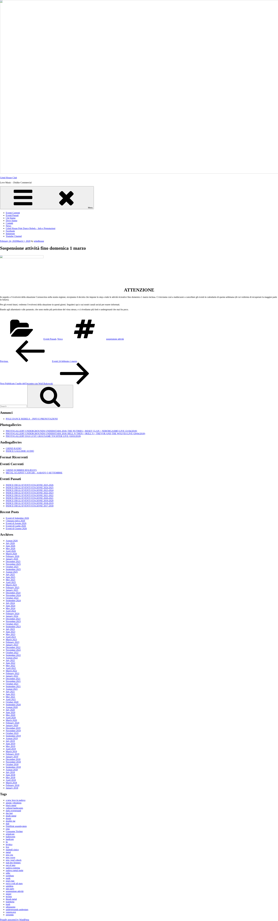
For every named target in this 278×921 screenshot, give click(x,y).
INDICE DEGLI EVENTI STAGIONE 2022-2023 (29, 493)
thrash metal (11, 899)
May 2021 (10, 697)
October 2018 (12, 764)
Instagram (10, 233)
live (7, 847)
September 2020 (13, 704)
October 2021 (12, 684)
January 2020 (12, 725)
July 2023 (10, 629)
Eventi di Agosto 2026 (16, 523)
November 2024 (13, 595)
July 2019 (10, 741)
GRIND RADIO (13, 448)
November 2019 (13, 730)
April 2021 (11, 699)
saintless (9, 886)
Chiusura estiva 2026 (15, 520)
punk (8, 878)
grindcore (10, 834)
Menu (90, 208)
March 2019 (11, 751)
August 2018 (12, 769)
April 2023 (11, 637)
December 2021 (13, 678)
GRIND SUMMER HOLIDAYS (21, 470)
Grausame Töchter (14, 831)
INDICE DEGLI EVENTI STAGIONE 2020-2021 (29, 498)
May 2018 (10, 777)
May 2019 (10, 746)
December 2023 (13, 619)
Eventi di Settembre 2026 (17, 518)
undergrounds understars (17, 909)
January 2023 (12, 645)
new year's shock (13, 860)
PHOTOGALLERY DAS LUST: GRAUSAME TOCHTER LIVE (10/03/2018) (43, 436)
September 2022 (13, 655)
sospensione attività (115, 339)
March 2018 (11, 782)
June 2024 (10, 606)
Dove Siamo (11, 220)
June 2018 (10, 775)
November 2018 (13, 762)
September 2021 (13, 686)
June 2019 (10, 743)
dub (7, 823)
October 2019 (12, 733)
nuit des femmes (13, 862)
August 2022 (12, 658)
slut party (10, 888)
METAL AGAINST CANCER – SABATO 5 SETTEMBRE (34, 472)
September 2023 (13, 626)
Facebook (10, 231)
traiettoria (10, 901)
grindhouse (39, 241)
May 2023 (10, 634)
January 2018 (12, 788)
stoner (8, 894)
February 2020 (12, 723)
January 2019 (12, 756)
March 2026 (11, 553)
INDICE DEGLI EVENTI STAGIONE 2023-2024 (29, 490)
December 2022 (13, 647)
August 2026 (12, 540)
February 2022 (12, 673)
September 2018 (13, 767)
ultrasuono (10, 907)
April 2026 (11, 551)
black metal (11, 805)
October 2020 (12, 702)
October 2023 (12, 624)
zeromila (10, 914)
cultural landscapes (14, 808)
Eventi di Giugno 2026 (16, 528)
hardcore (10, 839)
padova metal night (14, 870)
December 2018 (13, 759)
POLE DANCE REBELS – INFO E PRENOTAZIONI (32, 419)
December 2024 (13, 592)
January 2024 (12, 616)
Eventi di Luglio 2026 (16, 526)
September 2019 (13, 736)
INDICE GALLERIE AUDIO (20, 451)
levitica (9, 844)
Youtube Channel (14, 236)
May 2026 (10, 548)
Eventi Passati (12, 215)
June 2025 (10, 577)
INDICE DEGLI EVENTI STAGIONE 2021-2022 (29, 495)
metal (8, 852)
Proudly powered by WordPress (14, 919)
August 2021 (12, 689)
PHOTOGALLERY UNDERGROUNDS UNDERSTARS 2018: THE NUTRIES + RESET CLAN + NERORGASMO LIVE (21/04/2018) (71, 431)
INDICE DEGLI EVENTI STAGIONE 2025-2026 (29, 485)
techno (9, 896)
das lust (9, 813)
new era (9, 855)
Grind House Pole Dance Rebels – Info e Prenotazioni (30, 228)
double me (10, 821)
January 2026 (12, 559)
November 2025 (13, 564)
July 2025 (10, 574)
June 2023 (10, 632)
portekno (10, 875)
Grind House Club (8, 177)
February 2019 (12, 754)
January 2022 (12, 676)
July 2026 (10, 543)
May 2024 (10, 608)
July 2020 (10, 710)
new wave (10, 857)
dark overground (13, 810)
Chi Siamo (10, 218)
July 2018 (10, 772)
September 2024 (13, 600)
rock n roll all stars (14, 883)
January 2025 (12, 590)
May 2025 (10, 579)
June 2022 (10, 663)
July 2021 (10, 691)
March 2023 (11, 639)
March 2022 (11, 671)
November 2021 (13, 681)
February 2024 (12, 613)
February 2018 (12, 785)
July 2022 (10, 660)
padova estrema (13, 868)
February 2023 (12, 642)
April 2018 (11, 780)
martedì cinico (12, 849)
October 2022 (12, 652)
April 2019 (11, 749)
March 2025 (11, 585)
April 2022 (11, 668)
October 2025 (12, 566)
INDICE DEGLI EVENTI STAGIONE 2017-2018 (29, 506)
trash (8, 904)
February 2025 (12, 587)
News (8, 226)
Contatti (9, 223)
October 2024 (12, 598)
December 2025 (13, 561)
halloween (10, 836)
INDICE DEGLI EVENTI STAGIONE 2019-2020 (29, 500)
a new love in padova (15, 800)
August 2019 (12, 738)
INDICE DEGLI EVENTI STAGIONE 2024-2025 (29, 487)
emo (8, 829)
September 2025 (13, 569)
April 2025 (11, 582)
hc (7, 842)
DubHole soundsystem (16, 826)
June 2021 (10, 694)
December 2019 (13, 728)
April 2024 (11, 611)
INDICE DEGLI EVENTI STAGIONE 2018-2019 (29, 503)
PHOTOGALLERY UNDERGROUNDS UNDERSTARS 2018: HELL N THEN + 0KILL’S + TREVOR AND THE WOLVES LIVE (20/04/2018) (75, 433)
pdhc (8, 873)
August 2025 (12, 572)
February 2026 (12, 556)
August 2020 (12, 707)
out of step (10, 865)
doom (8, 818)
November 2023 (13, 621)
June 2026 (10, 546)
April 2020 (11, 717)
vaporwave (11, 912)
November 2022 (13, 650)
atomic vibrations (13, 803)
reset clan (10, 881)
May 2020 (10, 715)
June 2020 (10, 712)
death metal (11, 816)
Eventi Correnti (13, 213)
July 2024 (10, 603)
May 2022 (10, 665)
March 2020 (11, 720)
